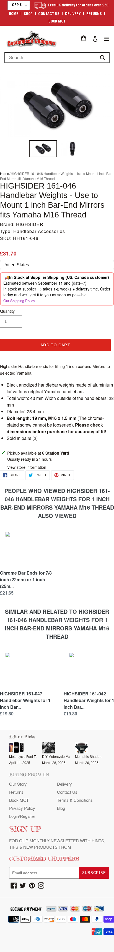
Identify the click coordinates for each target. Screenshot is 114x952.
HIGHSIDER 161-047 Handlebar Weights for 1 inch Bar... (25, 700)
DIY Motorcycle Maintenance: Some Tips (72, 757)
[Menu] (107, 38)
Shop (28, 14)
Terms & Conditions (75, 800)
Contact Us (67, 792)
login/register (22, 816)
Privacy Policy (22, 808)
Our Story (18, 784)
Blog (61, 808)
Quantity (7, 311)
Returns (94, 14)
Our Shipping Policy (19, 300)
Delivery (73, 14)
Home (13, 14)
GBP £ (17, 5)
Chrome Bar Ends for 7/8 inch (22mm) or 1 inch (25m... (26, 579)
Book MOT (57, 22)
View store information (26, 467)
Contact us (48, 14)
